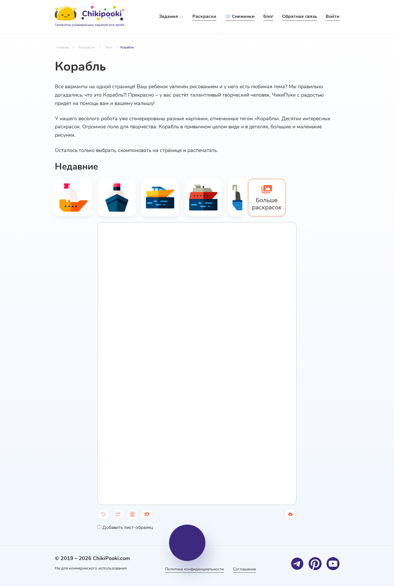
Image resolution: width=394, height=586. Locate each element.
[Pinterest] (315, 563)
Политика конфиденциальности (194, 569)
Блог (268, 16)
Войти (332, 16)
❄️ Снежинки (240, 16)
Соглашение (244, 569)
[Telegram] (297, 563)
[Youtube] (333, 563)
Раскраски (204, 16)
